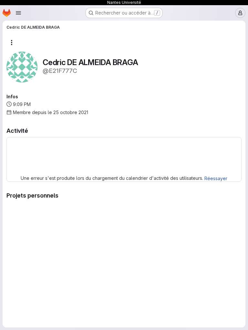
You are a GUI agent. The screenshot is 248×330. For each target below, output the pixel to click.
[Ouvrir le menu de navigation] (18, 13)
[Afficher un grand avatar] (21, 66)
